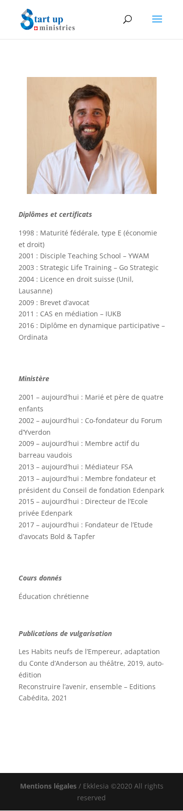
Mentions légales (48, 786)
